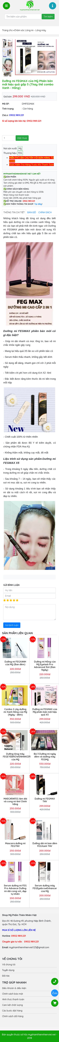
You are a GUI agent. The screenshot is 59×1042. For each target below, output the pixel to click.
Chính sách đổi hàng (12, 1016)
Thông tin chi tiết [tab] (14, 212)
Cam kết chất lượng (12, 1005)
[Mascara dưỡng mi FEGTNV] (15, 830)
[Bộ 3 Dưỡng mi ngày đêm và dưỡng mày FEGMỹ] (44, 740)
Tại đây (38, 204)
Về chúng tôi (8, 964)
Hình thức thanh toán (13, 999)
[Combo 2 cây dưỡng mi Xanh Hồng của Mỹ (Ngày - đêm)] (15, 695)
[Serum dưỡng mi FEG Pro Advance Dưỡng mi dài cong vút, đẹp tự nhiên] (15, 872)
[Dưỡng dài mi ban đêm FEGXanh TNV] (44, 830)
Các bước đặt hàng (12, 1010)
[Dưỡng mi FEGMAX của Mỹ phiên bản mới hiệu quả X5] (44, 695)
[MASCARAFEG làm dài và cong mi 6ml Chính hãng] (15, 785)
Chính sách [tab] (45, 212)
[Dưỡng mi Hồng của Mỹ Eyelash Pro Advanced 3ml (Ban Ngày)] (44, 647)
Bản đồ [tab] (31, 212)
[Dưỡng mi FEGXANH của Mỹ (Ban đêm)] (15, 648)
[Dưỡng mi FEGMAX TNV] (44, 785)
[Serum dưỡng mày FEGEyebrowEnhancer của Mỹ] (44, 872)
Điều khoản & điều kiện (14, 988)
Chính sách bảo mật (12, 993)
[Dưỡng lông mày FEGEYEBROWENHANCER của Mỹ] (15, 740)
